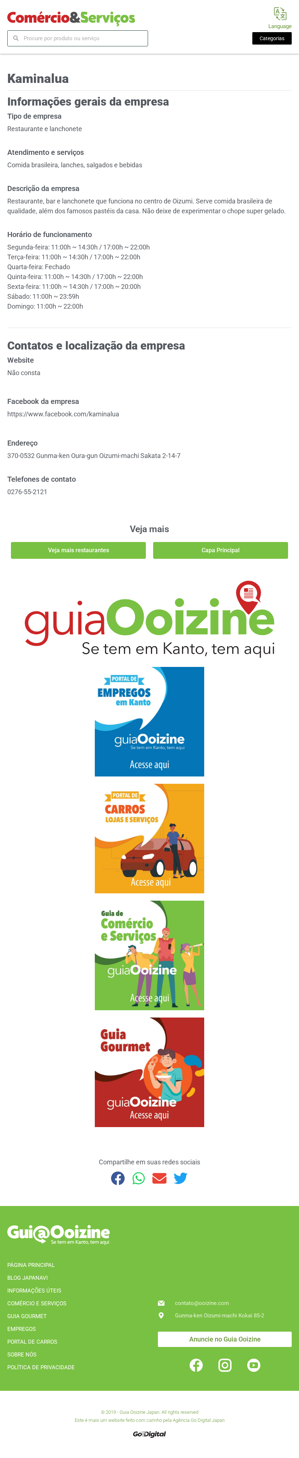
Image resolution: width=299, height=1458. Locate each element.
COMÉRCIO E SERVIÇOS (36, 1303)
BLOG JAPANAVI (27, 1278)
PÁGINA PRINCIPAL (31, 1265)
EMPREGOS (21, 1329)
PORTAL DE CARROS (32, 1342)
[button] (118, 1178)
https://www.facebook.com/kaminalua (63, 414)
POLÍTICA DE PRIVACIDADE (41, 1367)
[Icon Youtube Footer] (253, 1365)
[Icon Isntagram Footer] (225, 1365)
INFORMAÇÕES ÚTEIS (34, 1290)
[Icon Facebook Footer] (196, 1365)
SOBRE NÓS (21, 1354)
